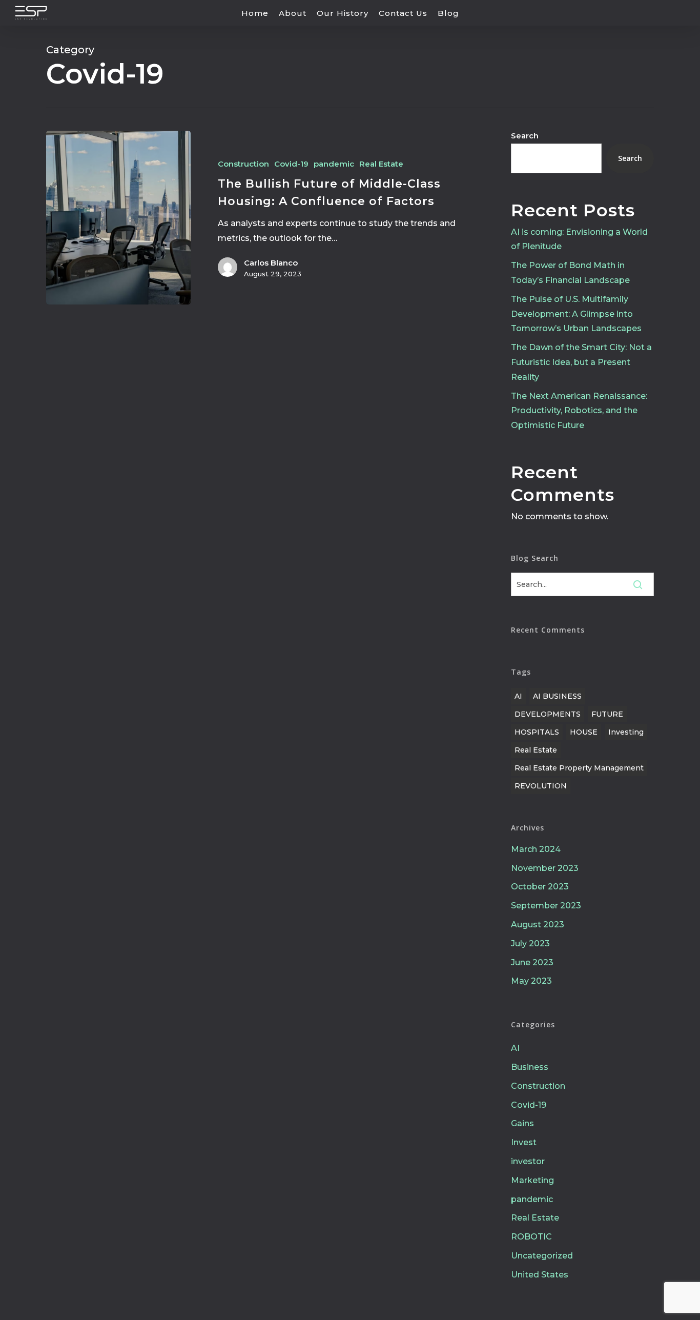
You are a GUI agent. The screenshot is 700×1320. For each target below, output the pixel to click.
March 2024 (536, 849)
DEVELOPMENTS (547, 714)
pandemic (334, 164)
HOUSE (584, 732)
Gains (522, 1123)
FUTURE (607, 714)
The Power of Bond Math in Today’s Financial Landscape (570, 272)
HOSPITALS (536, 732)
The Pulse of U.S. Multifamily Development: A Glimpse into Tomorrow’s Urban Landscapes (576, 314)
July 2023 (530, 943)
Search (525, 135)
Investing (626, 732)
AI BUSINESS (557, 696)
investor (528, 1161)
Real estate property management (579, 768)
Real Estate (381, 164)
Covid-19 (291, 164)
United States (539, 1275)
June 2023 (532, 962)
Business (529, 1067)
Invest (524, 1142)
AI (518, 696)
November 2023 (545, 868)
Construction (243, 164)
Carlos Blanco (271, 263)
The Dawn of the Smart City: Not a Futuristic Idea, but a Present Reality (581, 362)
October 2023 (540, 886)
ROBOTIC (531, 1237)
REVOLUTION (540, 785)
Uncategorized (542, 1256)
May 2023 (531, 981)
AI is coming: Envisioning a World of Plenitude (579, 239)
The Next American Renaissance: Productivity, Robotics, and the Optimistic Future (579, 411)
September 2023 (546, 905)
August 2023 (537, 924)
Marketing (532, 1180)
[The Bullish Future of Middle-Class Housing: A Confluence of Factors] (118, 217)
